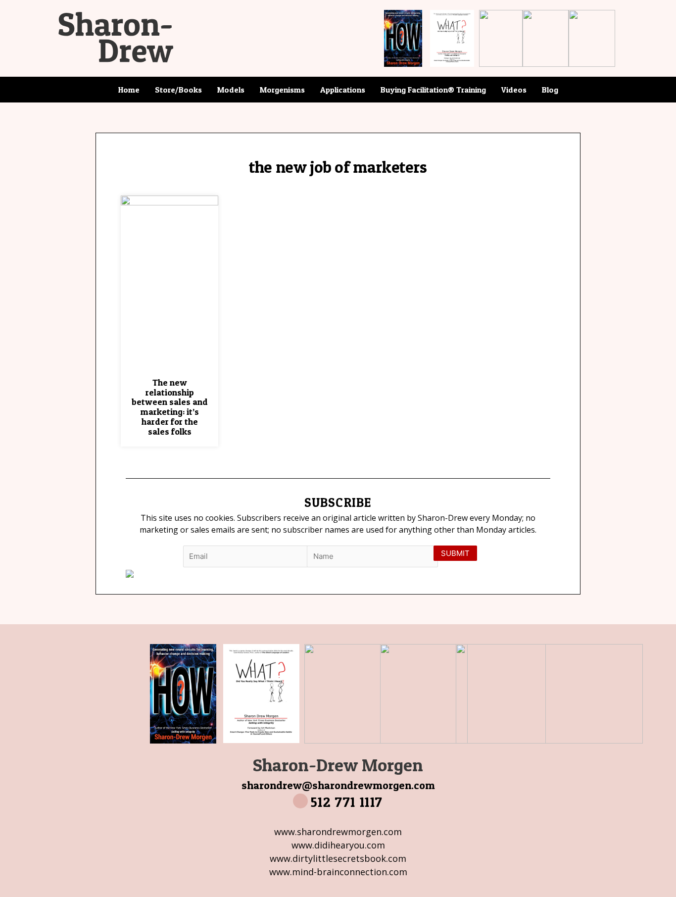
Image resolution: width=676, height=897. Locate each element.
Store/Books (178, 90)
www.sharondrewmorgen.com (338, 832)
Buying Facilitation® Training (433, 90)
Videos (514, 90)
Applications (342, 90)
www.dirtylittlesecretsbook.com (338, 858)
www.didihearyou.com (338, 845)
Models (230, 90)
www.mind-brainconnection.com (338, 872)
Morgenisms (282, 90)
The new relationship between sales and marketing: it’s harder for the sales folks (170, 407)
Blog (550, 90)
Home (129, 90)
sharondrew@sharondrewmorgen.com (338, 785)
